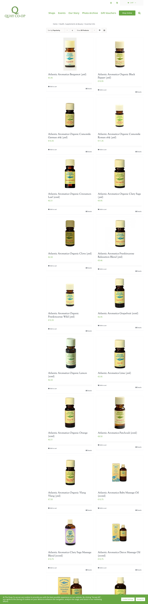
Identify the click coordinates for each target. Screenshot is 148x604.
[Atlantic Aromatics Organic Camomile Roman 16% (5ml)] (119, 113)
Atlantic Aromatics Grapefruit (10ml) (118, 313)
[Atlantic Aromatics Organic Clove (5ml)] (70, 233)
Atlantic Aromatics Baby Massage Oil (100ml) (118, 494)
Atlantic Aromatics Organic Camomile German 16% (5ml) (69, 135)
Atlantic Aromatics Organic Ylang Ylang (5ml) (67, 494)
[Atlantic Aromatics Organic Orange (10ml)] (70, 412)
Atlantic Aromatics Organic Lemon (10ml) (67, 374)
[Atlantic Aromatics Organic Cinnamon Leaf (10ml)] (70, 173)
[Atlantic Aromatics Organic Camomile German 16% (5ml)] (70, 113)
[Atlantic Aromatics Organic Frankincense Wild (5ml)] (70, 293)
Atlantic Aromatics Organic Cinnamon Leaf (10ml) (69, 195)
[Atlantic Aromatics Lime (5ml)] (119, 352)
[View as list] (104, 30)
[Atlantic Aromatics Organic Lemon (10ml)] (70, 352)
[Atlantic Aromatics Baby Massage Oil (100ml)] (119, 472)
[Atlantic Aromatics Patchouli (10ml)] (119, 412)
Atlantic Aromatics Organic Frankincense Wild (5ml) (63, 315)
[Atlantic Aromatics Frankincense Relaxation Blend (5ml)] (119, 233)
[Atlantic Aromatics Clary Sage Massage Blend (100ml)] (70, 532)
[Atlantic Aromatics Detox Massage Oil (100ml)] (119, 532)
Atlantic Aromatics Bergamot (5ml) (67, 74)
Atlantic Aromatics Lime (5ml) (114, 373)
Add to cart (53, 87)
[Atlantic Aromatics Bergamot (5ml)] (70, 54)
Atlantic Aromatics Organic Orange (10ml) (68, 434)
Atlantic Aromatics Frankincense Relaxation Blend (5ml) (116, 255)
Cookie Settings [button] (128, 599)
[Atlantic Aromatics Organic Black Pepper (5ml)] (119, 54)
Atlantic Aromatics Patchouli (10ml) (117, 433)
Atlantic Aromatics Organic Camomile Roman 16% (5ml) (119, 135)
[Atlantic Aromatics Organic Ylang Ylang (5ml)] (70, 472)
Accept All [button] (140, 599)
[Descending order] (72, 30)
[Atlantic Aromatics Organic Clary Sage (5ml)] (119, 173)
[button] (139, 13)
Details (89, 89)
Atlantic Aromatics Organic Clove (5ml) (70, 254)
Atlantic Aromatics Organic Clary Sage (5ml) (119, 195)
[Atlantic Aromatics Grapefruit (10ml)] (119, 293)
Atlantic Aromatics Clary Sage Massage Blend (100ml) (69, 554)
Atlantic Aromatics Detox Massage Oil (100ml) (119, 554)
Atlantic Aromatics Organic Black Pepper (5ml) (116, 76)
